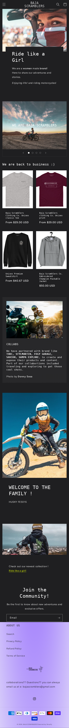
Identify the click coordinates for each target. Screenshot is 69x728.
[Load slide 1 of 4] (29, 153)
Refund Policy (14, 648)
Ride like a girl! (17, 570)
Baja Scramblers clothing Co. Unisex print (50, 215)
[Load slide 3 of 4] (36, 153)
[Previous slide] (23, 152)
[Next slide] (45, 152)
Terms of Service (15, 655)
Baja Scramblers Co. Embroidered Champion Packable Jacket (50, 277)
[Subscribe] (58, 618)
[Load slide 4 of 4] (40, 153)
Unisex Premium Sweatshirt (14, 275)
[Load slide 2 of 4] (32, 153)
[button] (4, 4)
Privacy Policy (14, 641)
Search (10, 634)
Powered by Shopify (44, 724)
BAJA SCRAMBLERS (30, 724)
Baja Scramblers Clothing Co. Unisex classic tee (17, 215)
